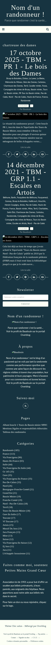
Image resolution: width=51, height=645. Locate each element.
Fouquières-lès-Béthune (27, 198)
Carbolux (41, 82)
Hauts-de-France (34, 97)
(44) (7, 464)
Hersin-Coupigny (12, 205)
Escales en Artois (20, 223)
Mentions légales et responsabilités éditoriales (25, 428)
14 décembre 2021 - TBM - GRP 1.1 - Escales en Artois (25, 178)
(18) (15, 503)
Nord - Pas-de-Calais (17, 97)
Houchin (41, 201)
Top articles (41, 634)
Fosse (44, 86)
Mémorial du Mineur (13, 82)
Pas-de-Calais (31, 205)
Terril (26, 86)
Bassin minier (36, 90)
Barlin (13, 198)
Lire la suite (25, 147)
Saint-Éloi (11, 212)
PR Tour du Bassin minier (29, 93)
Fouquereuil (43, 198)
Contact (13, 638)
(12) (8, 539)
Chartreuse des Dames (13, 86)
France (45, 97)
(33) (12, 482)
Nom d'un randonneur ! (25, 11)
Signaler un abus (24, 638)
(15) (8, 525)
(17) (12, 514)
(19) (12, 496)
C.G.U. (35, 638)
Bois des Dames (30, 82)
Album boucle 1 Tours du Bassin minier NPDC (25, 425)
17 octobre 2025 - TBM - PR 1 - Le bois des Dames (25, 63)
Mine (30, 209)
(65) (13, 461)
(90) (12, 457)
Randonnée (25, 101)
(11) (8, 546)
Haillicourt (33, 201)
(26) (7, 486)
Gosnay (8, 201)
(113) (9, 454)
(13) (11, 532)
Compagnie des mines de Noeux (18, 220)
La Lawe (32, 79)
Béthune (6, 198)
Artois (22, 205)
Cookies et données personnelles (17, 641)
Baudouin (27, 331)
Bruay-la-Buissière (13, 79)
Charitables (43, 209)
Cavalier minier (35, 86)
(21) (18, 489)
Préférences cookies (37, 641)
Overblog (41, 626)
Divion (25, 79)
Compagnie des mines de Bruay (17, 90)
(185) (11, 450)
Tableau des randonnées (14, 432)
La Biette (40, 79)
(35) (8, 471)
